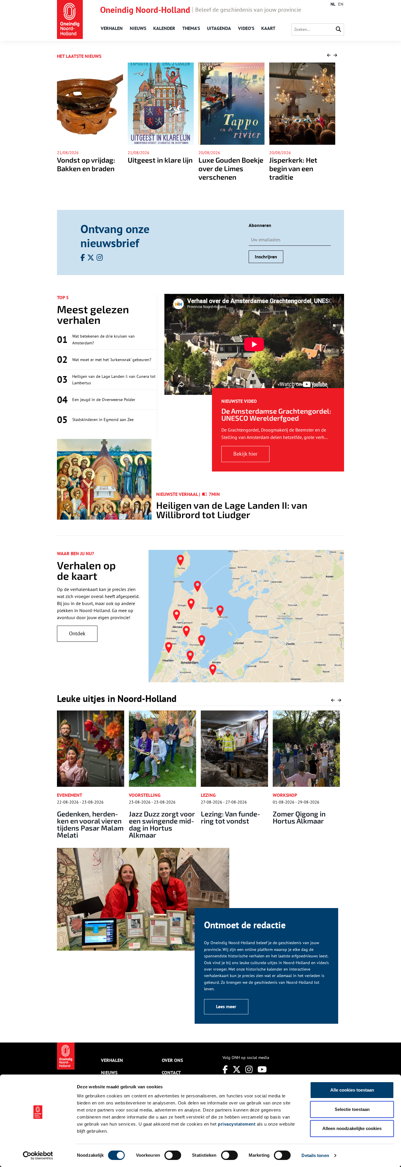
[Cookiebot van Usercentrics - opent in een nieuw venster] (38, 1155)
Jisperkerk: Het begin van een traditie (225, 168)
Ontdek (77, 633)
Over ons (172, 1060)
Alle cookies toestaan (352, 1089)
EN (340, 4)
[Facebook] (225, 1069)
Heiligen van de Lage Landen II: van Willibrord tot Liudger (231, 509)
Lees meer (226, 1006)
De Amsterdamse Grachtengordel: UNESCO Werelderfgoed (276, 414)
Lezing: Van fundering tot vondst (167, 817)
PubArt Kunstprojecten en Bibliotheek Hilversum (310, 820)
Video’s (246, 28)
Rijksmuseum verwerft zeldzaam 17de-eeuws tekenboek (302, 172)
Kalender (164, 28)
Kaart (268, 28)
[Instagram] (249, 1069)
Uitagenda (219, 28)
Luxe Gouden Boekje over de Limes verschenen (162, 168)
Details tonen (315, 1155)
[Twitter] (236, 1069)
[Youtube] (262, 1069)
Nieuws (138, 28)
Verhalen (112, 28)
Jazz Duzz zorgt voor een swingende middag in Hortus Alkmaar (98, 824)
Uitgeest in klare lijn (91, 160)
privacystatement (236, 1123)
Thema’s (191, 28)
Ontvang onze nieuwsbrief (114, 235)
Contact (171, 1072)
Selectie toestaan (352, 1109)
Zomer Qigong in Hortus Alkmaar (235, 817)
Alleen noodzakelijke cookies (352, 1128)
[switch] (172, 1155)
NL (333, 4)
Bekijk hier (245, 453)
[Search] (338, 29)
